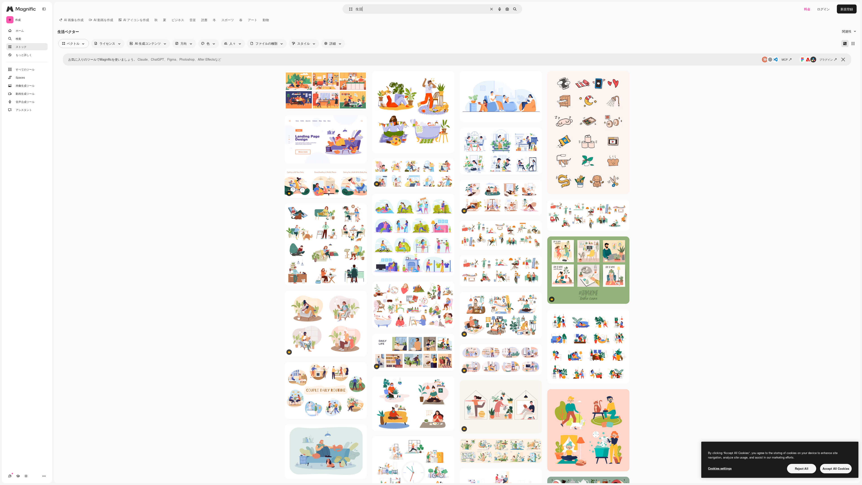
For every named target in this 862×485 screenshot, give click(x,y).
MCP (785, 59)
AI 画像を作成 (74, 20)
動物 (266, 20)
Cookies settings (720, 468)
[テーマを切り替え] (26, 476)
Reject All (801, 468)
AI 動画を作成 (103, 20)
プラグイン (826, 59)
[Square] (853, 43)
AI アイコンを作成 (136, 20)
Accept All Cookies (835, 468)
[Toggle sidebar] (44, 9)
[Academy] (18, 476)
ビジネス (178, 20)
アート (252, 20)
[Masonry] (845, 43)
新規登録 (846, 9)
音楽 (192, 20)
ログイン (823, 9)
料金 (807, 9)
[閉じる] (843, 59)
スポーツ (227, 20)
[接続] (9, 476)
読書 (204, 20)
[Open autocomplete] (349, 9)
